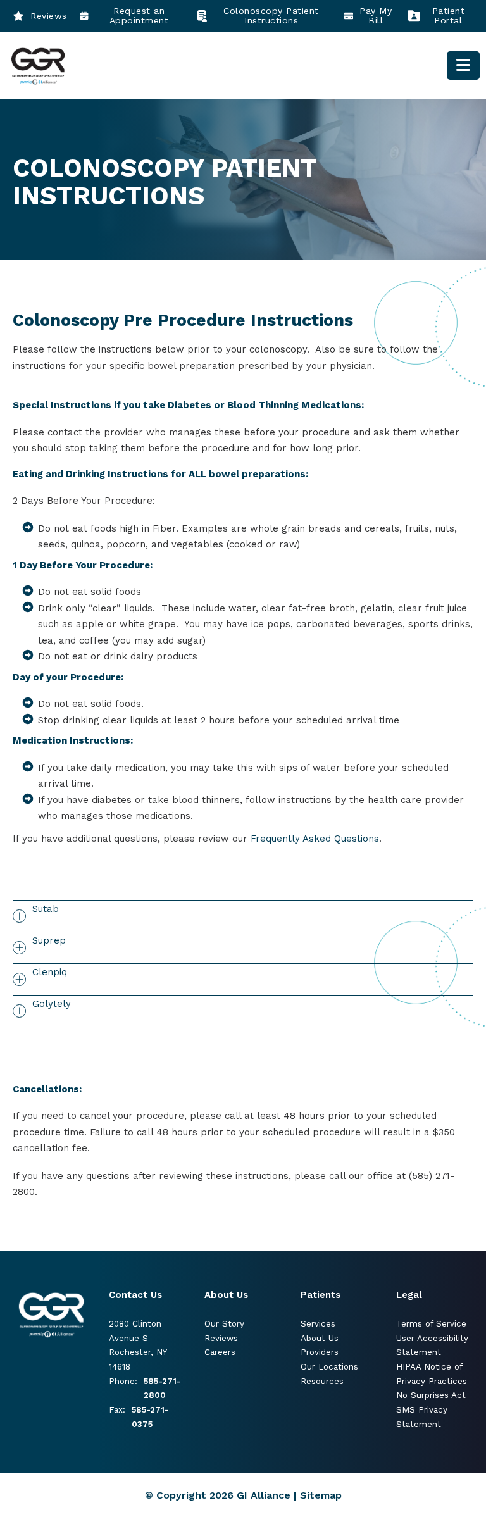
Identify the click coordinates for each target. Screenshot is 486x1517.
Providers (320, 1352)
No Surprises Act (431, 1395)
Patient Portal (448, 15)
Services (318, 1323)
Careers (219, 1352)
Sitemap (321, 1495)
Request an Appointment (139, 15)
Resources (322, 1381)
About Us (320, 1338)
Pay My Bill (375, 15)
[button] (243, 916)
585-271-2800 (162, 1389)
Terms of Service (431, 1323)
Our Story (224, 1323)
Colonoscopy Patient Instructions (271, 15)
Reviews (48, 16)
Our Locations (329, 1366)
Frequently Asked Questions (315, 838)
